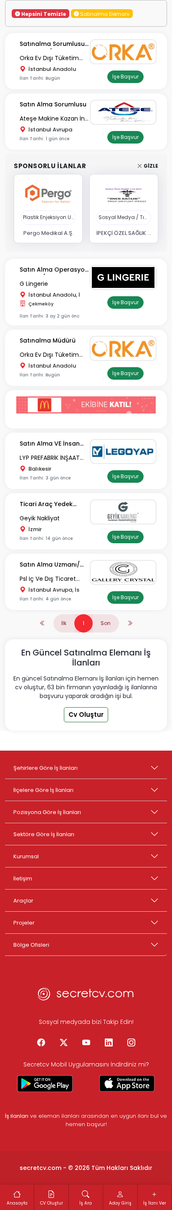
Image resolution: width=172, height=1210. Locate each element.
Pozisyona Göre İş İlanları (47, 812)
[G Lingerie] (125, 277)
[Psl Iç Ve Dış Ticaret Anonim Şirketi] (125, 572)
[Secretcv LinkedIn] (108, 1043)
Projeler (24, 923)
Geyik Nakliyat (40, 518)
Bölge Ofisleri (31, 945)
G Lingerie (34, 284)
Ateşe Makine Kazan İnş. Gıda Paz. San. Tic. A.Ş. (54, 119)
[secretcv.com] (86, 996)
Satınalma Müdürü (48, 340)
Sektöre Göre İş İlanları (43, 834)
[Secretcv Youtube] (86, 1043)
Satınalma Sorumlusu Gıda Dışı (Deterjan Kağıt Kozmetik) (52, 44)
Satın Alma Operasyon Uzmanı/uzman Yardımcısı (54, 270)
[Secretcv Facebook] (40, 1043)
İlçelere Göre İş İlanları (43, 790)
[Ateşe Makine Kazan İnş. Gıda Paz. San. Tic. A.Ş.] (125, 112)
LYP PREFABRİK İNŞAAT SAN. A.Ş (50, 458)
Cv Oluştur (86, 714)
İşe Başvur (125, 76)
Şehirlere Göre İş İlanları (45, 768)
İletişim (22, 878)
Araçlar (23, 901)
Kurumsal (26, 856)
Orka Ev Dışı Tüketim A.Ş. (49, 58)
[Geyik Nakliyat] (125, 511)
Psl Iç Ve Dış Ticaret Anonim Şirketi (48, 579)
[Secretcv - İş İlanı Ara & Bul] (45, 1083)
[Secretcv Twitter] (63, 1043)
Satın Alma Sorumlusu (53, 104)
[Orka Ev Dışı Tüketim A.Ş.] (125, 51)
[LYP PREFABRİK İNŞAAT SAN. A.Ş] (125, 451)
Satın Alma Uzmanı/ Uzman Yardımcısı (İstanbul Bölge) (50, 565)
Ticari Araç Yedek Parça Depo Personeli (52, 504)
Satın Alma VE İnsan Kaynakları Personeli (50, 444)
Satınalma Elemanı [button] (104, 13)
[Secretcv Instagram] (131, 1043)
